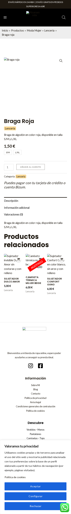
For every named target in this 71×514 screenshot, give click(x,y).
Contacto (35, 393)
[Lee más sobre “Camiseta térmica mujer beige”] (40, 259)
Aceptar (35, 486)
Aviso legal (35, 402)
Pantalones (35, 434)
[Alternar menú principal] (5, 17)
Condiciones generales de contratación (35, 406)
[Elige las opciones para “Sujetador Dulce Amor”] (18, 259)
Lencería (10, 128)
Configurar (36, 496)
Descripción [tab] (11, 200)
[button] (61, 60)
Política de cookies (15, 477)
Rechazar (36, 506)
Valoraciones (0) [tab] (13, 214)
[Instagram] (30, 365)
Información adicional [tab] (16, 207)
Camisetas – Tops (36, 438)
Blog (35, 389)
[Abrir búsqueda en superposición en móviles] (64, 17)
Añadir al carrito (30, 167)
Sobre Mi (35, 385)
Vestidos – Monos (35, 429)
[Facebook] (40, 365)
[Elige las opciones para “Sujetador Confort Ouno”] (61, 259)
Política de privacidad (35, 397)
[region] (35, 477)
